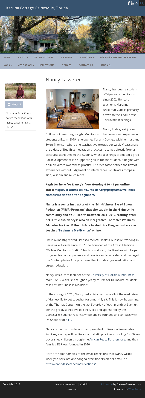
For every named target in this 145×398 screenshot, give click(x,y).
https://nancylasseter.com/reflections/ (71, 364)
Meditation (25, 65)
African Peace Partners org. (107, 339)
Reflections (46, 65)
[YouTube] (132, 3)
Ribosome (107, 384)
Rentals (105, 65)
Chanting (86, 57)
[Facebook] (129, 3)
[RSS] (136, 3)
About (22, 57)
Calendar (66, 57)
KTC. (68, 320)
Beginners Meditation (74, 230)
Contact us (86, 65)
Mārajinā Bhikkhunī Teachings (118, 57)
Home (7, 57)
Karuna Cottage (43, 57)
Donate (66, 65)
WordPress (134, 389)
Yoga (7, 65)
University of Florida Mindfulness (112, 275)
